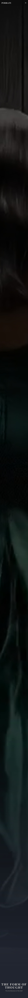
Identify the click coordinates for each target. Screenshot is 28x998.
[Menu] (25, 3)
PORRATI (6, 3)
